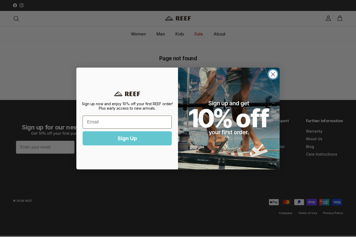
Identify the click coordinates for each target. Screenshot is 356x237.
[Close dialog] (273, 74)
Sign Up (127, 138)
